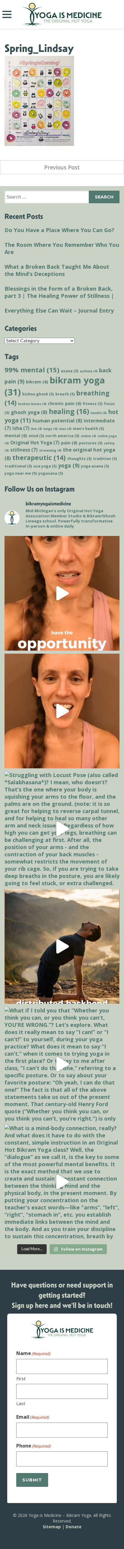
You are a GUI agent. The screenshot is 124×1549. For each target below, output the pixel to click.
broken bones (32, 404)
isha (20, 428)
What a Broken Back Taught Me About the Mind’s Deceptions (57, 270)
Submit (32, 1480)
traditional (18, 466)
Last (20, 1403)
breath (65, 394)
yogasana (50, 473)
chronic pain (64, 403)
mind (36, 435)
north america (62, 435)
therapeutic (39, 457)
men (65, 429)
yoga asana (95, 466)
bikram (37, 382)
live (36, 429)
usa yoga (45, 466)
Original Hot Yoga (35, 443)
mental (16, 435)
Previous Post (62, 167)
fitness (92, 403)
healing (69, 411)
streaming (50, 450)
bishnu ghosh (38, 394)
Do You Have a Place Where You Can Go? (59, 230)
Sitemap (52, 1526)
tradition (105, 458)
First (21, 1378)
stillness (24, 450)
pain (69, 443)
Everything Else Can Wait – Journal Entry (59, 310)
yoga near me (21, 473)
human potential (57, 420)
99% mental (32, 369)
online (88, 436)
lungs (50, 429)
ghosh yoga (29, 412)
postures (90, 443)
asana (69, 371)
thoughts (79, 458)
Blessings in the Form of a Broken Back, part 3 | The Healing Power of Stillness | (59, 292)
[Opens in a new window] (62, 593)
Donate (74, 1526)
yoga (68, 465)
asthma (89, 371)
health (99, 413)
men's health (88, 428)
